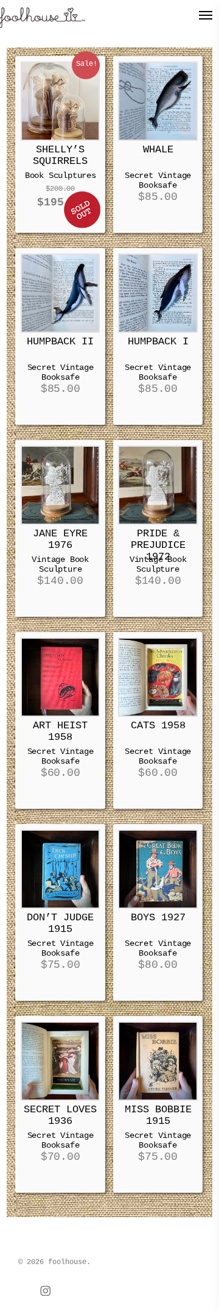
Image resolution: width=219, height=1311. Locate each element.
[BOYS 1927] (157, 869)
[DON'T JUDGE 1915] (60, 869)
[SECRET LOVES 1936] (60, 1061)
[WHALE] (157, 101)
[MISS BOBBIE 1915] (157, 1061)
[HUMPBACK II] (60, 293)
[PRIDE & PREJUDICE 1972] (157, 485)
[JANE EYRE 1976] (60, 485)
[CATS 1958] (157, 677)
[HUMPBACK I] (157, 293)
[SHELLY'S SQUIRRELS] (60, 101)
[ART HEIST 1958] (60, 677)
